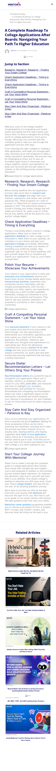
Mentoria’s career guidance (18, 504)
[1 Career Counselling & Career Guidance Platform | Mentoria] (16, 5)
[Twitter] (29, 526)
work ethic (31, 383)
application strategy (15, 243)
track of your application (33, 434)
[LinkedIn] (26, 526)
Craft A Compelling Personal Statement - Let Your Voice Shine (27, 93)
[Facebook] (32, 526)
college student (24, 484)
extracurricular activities (17, 281)
